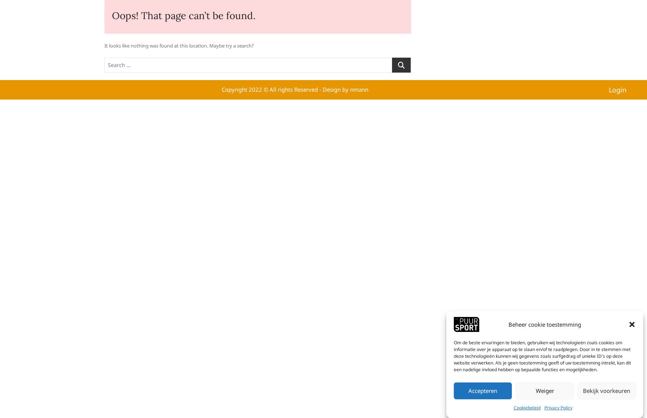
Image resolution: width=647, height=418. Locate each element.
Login (617, 89)
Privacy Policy (558, 408)
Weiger (545, 391)
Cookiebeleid (527, 408)
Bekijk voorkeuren (606, 391)
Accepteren (482, 391)
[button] (632, 324)
